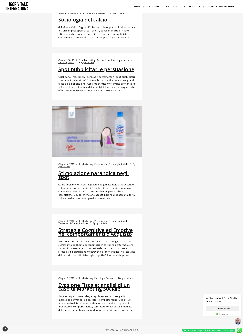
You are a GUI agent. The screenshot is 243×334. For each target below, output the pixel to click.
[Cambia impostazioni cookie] (5, 328)
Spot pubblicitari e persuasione (96, 69)
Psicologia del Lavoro (122, 60)
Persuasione (103, 60)
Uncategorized (66, 62)
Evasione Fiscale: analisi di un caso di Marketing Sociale (94, 286)
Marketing (89, 60)
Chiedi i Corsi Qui (223, 308)
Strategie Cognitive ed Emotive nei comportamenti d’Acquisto (95, 232)
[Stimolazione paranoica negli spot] (97, 131)
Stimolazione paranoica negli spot (93, 175)
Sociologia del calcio (82, 19)
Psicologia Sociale (95, 12)
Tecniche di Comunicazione (73, 223)
